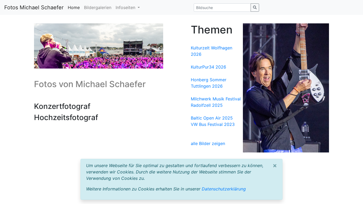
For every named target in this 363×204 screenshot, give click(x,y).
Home (74, 7)
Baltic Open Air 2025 (212, 118)
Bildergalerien (97, 7)
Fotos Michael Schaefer (34, 7)
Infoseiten (126, 7)
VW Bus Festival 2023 (213, 124)
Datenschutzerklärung (224, 189)
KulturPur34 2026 (208, 67)
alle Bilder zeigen (208, 143)
